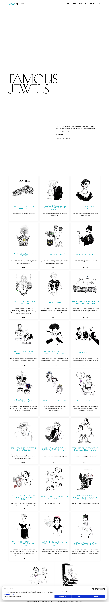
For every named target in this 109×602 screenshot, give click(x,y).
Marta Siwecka (66, 138)
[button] (68, 4)
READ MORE (59, 134)
